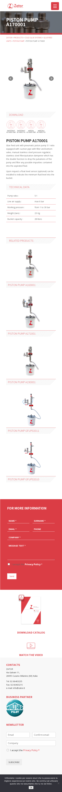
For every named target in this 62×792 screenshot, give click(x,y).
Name (12, 521)
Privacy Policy (33, 564)
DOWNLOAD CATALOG (31, 632)
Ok (31, 787)
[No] (58, 783)
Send (12, 576)
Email (13, 529)
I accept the (26, 564)
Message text (17, 545)
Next (51, 78)
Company (15, 537)
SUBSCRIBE (14, 762)
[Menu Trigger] (55, 6)
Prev (10, 78)
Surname (40, 521)
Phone (37, 529)
